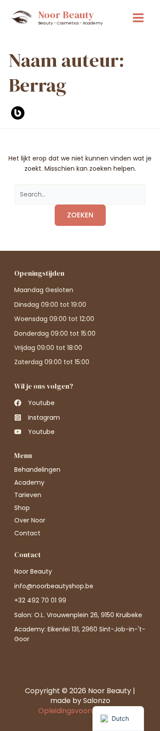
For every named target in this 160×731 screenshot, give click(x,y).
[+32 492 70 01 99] (40, 600)
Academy (29, 482)
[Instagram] (37, 417)
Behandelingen (37, 469)
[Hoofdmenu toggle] (138, 18)
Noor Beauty (66, 14)
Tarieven (27, 494)
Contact (27, 533)
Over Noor (29, 520)
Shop (22, 507)
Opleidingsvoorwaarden (80, 711)
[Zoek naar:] (80, 194)
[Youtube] (34, 403)
